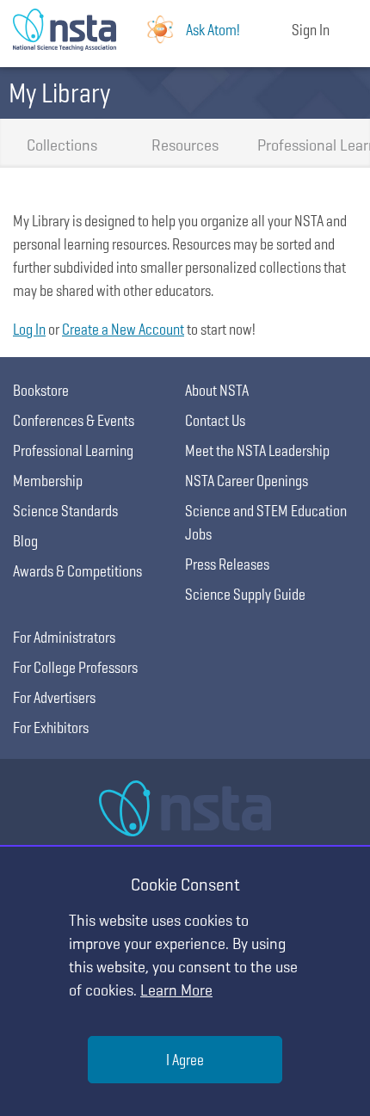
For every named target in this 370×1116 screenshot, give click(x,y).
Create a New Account (123, 329)
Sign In (311, 30)
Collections (62, 145)
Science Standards (65, 511)
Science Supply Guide (245, 594)
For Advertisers (54, 697)
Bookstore (41, 390)
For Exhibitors (51, 727)
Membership (48, 480)
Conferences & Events (73, 420)
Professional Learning (312, 145)
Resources (185, 145)
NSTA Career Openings (246, 480)
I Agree (185, 1060)
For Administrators (64, 637)
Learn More (176, 990)
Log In (29, 329)
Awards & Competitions (77, 571)
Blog (25, 541)
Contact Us (215, 420)
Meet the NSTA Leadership (257, 450)
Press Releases (227, 564)
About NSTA (217, 390)
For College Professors (75, 667)
